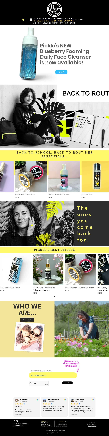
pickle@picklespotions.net (54, 433)
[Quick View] (31, 176)
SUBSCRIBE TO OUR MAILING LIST (40, 371)
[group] (54, 274)
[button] (31, 19)
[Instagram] (17, 421)
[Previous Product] (2, 270)
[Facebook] (14, 421)
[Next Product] (107, 270)
